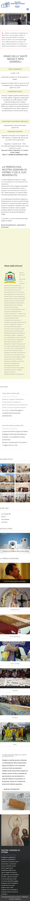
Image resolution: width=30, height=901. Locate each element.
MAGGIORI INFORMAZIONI (12, 789)
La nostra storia (15, 609)
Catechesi (15, 690)
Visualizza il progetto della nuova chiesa (15, 551)
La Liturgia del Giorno (6, 515)
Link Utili (4, 522)
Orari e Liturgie (15, 663)
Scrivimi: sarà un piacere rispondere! (15, 581)
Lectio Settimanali (15, 636)
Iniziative (15, 717)
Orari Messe (5, 519)
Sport (15, 744)
